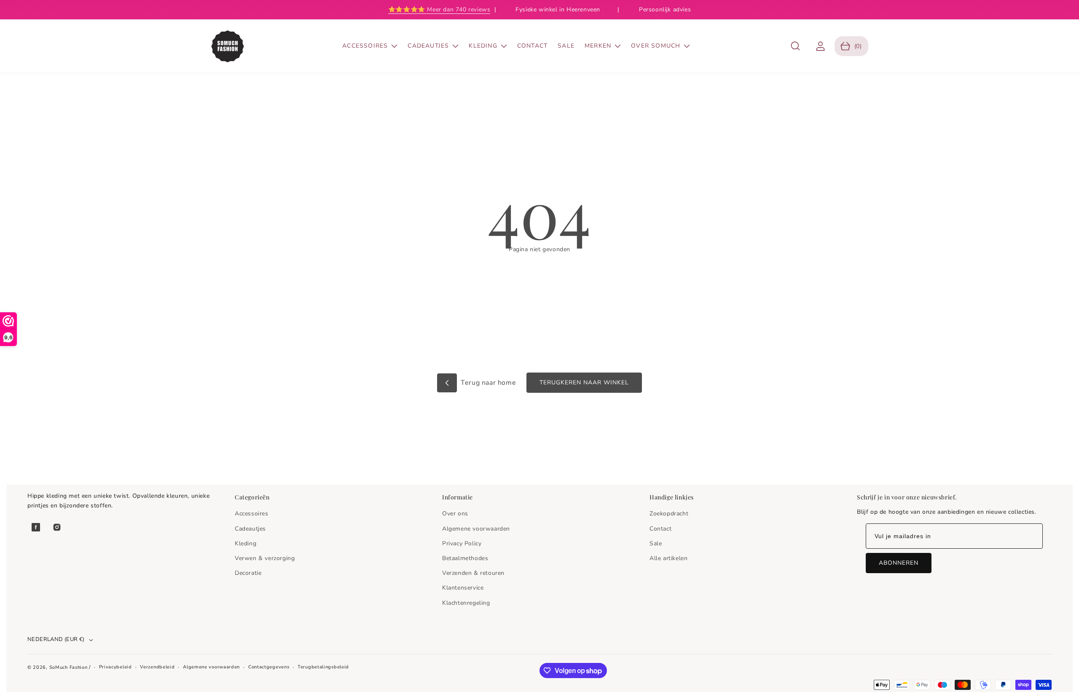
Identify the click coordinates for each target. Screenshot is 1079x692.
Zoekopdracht (669, 514)
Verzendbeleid (157, 667)
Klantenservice (462, 588)
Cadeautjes (250, 529)
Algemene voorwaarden (476, 529)
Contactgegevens (269, 667)
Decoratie (248, 573)
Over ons (455, 514)
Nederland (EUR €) (56, 639)
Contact (660, 529)
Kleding (245, 543)
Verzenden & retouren (473, 573)
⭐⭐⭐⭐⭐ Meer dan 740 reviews (439, 9)
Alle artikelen (668, 558)
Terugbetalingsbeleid (323, 667)
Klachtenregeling (466, 603)
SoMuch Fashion (68, 667)
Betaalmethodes (465, 558)
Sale (656, 543)
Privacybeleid (115, 667)
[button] (795, 46)
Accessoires (251, 514)
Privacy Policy (461, 543)
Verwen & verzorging (265, 558)
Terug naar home (487, 382)
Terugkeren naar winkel (584, 382)
